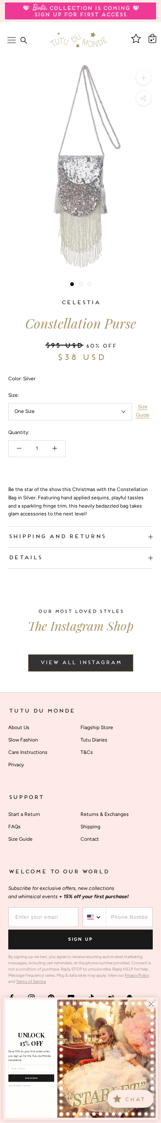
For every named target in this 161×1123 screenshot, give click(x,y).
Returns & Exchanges (104, 814)
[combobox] (94, 917)
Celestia (80, 302)
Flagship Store (96, 727)
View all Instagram (80, 662)
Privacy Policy (137, 975)
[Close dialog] (151, 1004)
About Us (18, 727)
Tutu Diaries (93, 740)
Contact (89, 839)
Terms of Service (31, 981)
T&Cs (86, 752)
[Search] (23, 40)
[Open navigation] (11, 40)
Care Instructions (27, 752)
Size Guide (142, 411)
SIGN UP (80, 939)
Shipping (90, 827)
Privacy (16, 765)
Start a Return (24, 814)
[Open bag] (152, 38)
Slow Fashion (23, 740)
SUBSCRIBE (31, 1078)
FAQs (14, 827)
